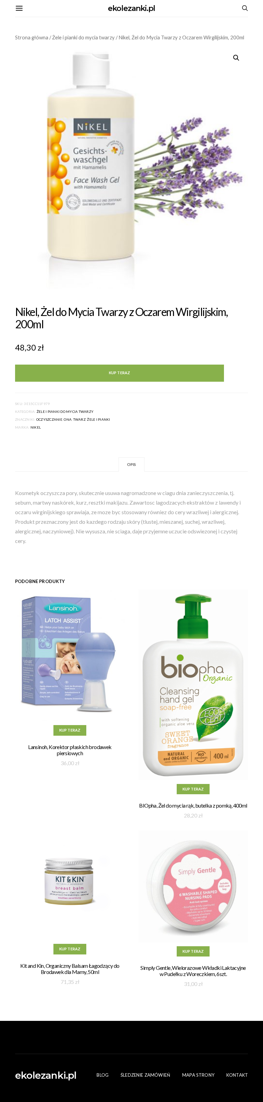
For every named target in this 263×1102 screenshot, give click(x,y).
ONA (68, 419)
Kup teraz (119, 372)
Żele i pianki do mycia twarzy (83, 37)
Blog (103, 1075)
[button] (236, 58)
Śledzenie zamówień (145, 1075)
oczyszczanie (49, 419)
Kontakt (237, 1075)
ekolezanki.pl (131, 8)
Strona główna (31, 37)
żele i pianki (98, 419)
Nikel (35, 427)
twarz (79, 419)
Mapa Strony (198, 1075)
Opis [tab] (131, 464)
